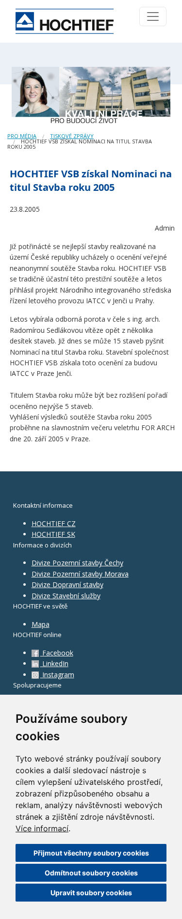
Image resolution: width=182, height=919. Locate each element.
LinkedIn (54, 663)
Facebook (56, 652)
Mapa (41, 624)
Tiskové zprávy (72, 136)
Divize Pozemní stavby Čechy (77, 562)
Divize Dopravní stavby (67, 584)
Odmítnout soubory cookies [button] (91, 873)
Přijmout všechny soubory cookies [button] (91, 853)
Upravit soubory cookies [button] (91, 892)
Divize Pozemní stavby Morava (80, 573)
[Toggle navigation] (152, 16)
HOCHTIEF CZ (54, 523)
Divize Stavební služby (66, 595)
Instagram (57, 674)
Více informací (42, 828)
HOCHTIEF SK (53, 534)
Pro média (21, 136)
